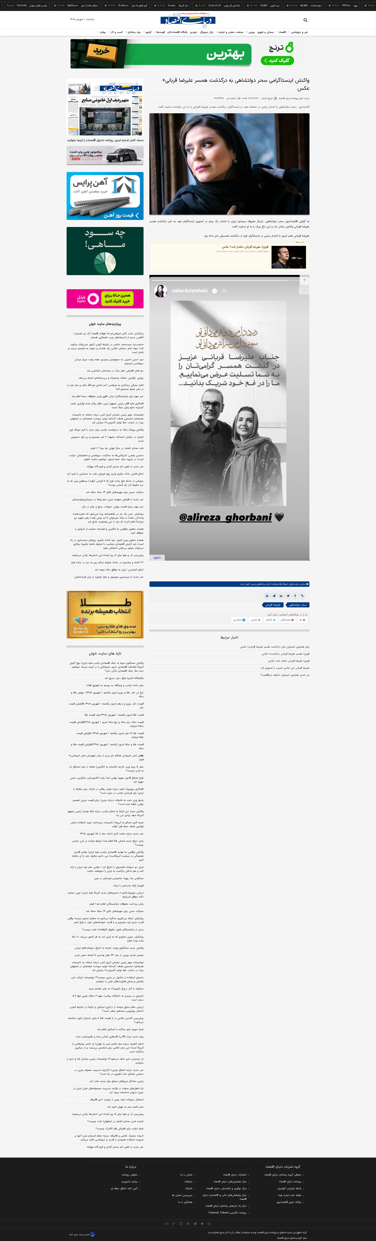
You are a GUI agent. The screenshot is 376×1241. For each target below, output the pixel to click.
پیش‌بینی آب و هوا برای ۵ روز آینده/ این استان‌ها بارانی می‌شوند (108, 555)
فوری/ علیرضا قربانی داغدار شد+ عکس (245, 247)
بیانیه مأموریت (129, 1182)
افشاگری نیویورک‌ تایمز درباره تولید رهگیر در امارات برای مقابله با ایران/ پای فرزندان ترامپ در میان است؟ (108, 791)
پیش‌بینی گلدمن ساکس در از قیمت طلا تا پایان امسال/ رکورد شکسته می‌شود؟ (106, 1020)
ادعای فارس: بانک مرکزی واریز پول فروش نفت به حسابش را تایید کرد (105, 474)
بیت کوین (240, 5)
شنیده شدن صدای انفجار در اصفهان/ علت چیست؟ (115, 1121)
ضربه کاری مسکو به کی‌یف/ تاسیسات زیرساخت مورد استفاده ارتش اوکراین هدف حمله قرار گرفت (107, 825)
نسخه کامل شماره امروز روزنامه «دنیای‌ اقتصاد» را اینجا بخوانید (105, 140)
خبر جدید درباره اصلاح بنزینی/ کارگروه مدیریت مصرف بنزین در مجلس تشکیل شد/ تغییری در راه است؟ (109, 1072)
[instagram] (209, 1224)
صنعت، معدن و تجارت (230, 32)
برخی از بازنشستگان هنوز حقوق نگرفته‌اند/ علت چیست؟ (113, 930)
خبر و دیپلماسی (299, 32)
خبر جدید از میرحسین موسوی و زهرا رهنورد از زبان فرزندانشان (109, 577)
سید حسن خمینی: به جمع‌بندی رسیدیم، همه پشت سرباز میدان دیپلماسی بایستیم (109, 362)
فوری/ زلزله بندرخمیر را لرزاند (128, 886)
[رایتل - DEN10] (105, 298)
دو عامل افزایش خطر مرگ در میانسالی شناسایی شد (115, 371)
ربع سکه (360, 5)
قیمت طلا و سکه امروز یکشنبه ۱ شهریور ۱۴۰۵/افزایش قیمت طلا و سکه (107, 746)
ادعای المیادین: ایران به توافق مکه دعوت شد (119, 570)
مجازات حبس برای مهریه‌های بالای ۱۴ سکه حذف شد (115, 492)
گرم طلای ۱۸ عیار (104, 5)
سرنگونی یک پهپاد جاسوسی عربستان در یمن (119, 878)
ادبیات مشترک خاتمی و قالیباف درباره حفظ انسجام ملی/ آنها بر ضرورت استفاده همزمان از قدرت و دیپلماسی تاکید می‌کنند (109, 1138)
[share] (181, 1224)
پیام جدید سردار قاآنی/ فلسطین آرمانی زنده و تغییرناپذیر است (109, 1037)
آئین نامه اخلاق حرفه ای (124, 1189)
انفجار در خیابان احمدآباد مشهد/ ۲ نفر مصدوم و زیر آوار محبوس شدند (107, 439)
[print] (267, 596)
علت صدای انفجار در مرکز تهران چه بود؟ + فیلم (117, 448)
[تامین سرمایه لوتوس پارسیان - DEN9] (105, 251)
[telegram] (274, 596)
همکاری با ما (185, 1202)
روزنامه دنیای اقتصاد (290, 1182)
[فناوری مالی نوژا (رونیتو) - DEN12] (105, 615)
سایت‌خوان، (293, 584)
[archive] (167, 1224)
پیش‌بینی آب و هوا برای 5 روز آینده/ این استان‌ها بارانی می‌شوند (108, 1114)
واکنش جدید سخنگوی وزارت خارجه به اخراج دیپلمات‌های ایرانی (109, 948)
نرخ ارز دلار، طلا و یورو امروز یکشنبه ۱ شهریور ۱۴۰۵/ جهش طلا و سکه (107, 695)
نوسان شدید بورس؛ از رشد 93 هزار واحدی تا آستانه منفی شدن (109, 955)
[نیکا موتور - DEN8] (105, 155)
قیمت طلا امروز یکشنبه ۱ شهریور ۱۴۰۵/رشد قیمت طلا (114, 715)
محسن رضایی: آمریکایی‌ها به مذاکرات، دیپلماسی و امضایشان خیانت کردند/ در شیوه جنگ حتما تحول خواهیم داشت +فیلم (106, 457)
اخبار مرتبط (229, 637)
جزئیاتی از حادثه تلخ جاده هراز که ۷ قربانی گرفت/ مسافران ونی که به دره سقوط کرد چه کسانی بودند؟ (105, 483)
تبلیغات (188, 1182)
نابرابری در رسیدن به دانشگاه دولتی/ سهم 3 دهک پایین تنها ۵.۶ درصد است (108, 998)
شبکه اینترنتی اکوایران (289, 1189)
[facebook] (295, 596)
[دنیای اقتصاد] (188, 20)
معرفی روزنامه (129, 1175)
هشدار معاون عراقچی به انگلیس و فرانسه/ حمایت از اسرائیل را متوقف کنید (109, 531)
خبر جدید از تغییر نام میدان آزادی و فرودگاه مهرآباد (115, 467)
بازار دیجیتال (206, 32)
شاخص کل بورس (197, 5)
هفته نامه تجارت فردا (289, 1195)
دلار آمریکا (148, 5)
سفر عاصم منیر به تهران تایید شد (125, 1107)
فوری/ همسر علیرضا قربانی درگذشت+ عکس (285, 654)
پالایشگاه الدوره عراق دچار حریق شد (124, 678)
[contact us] (174, 1224)
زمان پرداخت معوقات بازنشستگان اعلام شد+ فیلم (116, 904)
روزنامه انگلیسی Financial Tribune (228, 1213)
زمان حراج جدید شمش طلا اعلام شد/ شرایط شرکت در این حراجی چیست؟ (108, 843)
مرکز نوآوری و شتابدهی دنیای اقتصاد (226, 1189)
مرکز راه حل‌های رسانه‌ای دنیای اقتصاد (226, 1206)
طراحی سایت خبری (81, 1234)
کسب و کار (116, 32)
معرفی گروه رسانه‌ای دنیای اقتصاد (282, 1175)
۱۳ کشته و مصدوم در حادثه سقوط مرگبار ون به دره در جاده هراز (107, 563)
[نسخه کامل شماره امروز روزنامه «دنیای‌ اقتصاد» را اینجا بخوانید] (105, 107)
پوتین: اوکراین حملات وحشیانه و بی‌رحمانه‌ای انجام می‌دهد (111, 378)
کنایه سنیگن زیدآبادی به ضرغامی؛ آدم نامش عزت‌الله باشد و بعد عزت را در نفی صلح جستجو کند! (105, 387)
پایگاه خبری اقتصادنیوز (289, 1202)
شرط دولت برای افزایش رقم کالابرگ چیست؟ (120, 1129)
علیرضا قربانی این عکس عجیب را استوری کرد (285, 668)
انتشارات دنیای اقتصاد (235, 1175)
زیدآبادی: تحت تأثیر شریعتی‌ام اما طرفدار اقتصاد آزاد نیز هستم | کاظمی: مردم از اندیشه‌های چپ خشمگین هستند (109, 336)
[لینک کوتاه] (302, 596)
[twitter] (288, 596)
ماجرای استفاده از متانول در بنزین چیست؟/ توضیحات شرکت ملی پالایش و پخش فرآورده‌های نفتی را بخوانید (107, 979)
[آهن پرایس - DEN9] (105, 196)
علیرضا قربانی (273, 605)
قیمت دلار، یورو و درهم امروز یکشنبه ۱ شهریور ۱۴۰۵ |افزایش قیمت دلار (106, 706)
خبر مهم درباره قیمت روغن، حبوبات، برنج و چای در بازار (113, 507)
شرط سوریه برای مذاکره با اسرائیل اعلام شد (120, 1029)
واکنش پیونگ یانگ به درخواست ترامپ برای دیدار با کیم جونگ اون (106, 430)
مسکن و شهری (265, 32)
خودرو (193, 32)
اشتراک (188, 1189)
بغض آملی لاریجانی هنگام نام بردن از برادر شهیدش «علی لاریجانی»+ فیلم (106, 758)
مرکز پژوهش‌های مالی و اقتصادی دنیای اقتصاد (225, 1197)
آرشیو (148, 32)
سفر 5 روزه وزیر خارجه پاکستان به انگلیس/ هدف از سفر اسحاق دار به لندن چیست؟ (106, 769)
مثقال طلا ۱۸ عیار (54, 5)
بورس (251, 32)
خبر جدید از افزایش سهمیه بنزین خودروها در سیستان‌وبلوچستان (108, 500)
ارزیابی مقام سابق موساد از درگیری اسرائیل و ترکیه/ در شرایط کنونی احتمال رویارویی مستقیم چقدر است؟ (107, 1009)
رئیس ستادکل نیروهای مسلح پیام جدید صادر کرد (116, 1081)
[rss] (188, 1224)
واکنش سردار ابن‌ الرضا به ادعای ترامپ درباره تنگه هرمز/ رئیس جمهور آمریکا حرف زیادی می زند (105, 813)
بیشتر (102, 32)
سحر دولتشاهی (297, 605)
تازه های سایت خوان (105, 654)
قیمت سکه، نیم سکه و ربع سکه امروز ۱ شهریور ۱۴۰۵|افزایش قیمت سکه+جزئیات (107, 724)
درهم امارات (281, 5)
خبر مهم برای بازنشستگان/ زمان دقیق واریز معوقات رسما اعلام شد (107, 396)
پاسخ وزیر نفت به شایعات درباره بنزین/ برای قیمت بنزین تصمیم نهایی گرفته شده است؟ (108, 802)
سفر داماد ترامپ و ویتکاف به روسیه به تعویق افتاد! (115, 685)
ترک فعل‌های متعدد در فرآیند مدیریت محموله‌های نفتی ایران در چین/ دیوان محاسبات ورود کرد (108, 1090)
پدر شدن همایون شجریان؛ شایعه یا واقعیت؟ (284, 675)
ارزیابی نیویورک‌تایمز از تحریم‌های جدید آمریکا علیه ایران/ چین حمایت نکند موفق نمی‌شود (105, 895)
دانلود (157, 557)
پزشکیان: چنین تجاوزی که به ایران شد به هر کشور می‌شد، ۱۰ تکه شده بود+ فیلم (108, 939)
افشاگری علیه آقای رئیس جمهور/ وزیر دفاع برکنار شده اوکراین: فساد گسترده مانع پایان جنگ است (107, 406)
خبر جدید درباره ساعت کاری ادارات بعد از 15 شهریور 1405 (112, 834)
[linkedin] (281, 596)
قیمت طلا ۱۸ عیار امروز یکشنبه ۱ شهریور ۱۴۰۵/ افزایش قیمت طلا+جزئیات (110, 735)
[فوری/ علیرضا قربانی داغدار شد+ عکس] (288, 257)
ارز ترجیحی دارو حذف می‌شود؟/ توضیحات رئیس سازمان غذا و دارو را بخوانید (105, 1061)
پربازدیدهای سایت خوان (105, 324)
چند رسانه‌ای (134, 32)
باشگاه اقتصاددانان (177, 32)
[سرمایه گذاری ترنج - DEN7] (188, 53)
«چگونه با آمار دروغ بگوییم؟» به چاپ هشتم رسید (116, 989)
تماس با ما (186, 1175)
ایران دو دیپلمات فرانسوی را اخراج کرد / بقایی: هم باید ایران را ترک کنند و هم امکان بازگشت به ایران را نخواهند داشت (107, 869)
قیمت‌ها (160, 32)
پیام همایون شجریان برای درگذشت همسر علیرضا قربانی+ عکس (274, 647)
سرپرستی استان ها (182, 1195)
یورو (321, 5)
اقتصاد (282, 32)
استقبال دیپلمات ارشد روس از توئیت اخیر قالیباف (117, 1100)
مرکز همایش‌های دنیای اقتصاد (230, 1182)
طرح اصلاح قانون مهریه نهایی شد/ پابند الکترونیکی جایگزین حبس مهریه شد (107, 780)
